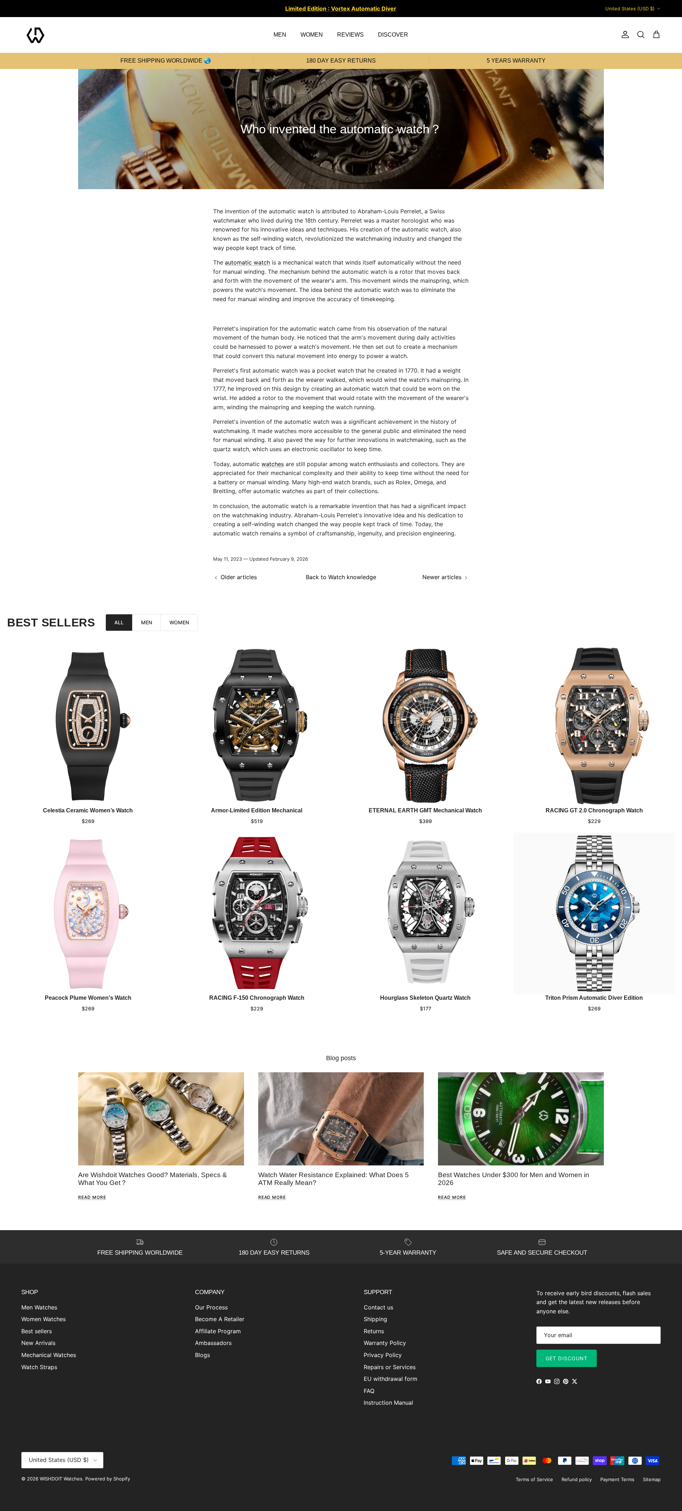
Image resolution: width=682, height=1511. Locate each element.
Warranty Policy (385, 1342)
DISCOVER (393, 35)
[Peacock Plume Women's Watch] (88, 913)
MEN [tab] (146, 622)
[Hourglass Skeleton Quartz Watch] (425, 913)
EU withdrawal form (390, 1378)
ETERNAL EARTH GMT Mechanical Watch (425, 810)
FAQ (369, 1390)
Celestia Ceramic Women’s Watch (88, 810)
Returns (374, 1331)
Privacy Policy (383, 1354)
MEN (280, 35)
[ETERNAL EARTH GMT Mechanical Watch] (425, 726)
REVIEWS (350, 35)
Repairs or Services (390, 1367)
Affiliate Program (218, 1331)
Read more (92, 1197)
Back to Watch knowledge (341, 577)
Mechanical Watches (48, 1354)
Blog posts (341, 1058)
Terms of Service (534, 1479)
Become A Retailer (219, 1319)
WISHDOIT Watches (61, 1478)
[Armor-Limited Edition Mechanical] (256, 726)
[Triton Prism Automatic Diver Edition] (594, 913)
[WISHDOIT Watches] (35, 35)
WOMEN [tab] (179, 622)
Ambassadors (213, 1342)
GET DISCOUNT (567, 1358)
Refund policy (577, 1479)
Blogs (202, 1354)
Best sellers (36, 1331)
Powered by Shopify (107, 1478)
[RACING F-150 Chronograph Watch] (256, 913)
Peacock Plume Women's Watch (88, 998)
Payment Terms (617, 1479)
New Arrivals (38, 1342)
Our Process (211, 1307)
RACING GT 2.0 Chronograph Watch (594, 810)
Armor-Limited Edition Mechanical (256, 810)
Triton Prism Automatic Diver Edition (594, 998)
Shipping (375, 1319)
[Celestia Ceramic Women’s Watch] (88, 726)
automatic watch (247, 262)
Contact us (378, 1307)
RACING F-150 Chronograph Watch (256, 998)
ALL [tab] (119, 622)
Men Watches (39, 1307)
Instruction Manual (388, 1402)
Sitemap (652, 1479)
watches (272, 464)
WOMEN (312, 35)
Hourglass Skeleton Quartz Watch (425, 998)
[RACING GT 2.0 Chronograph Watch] (594, 726)
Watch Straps (39, 1367)
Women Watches (43, 1319)
